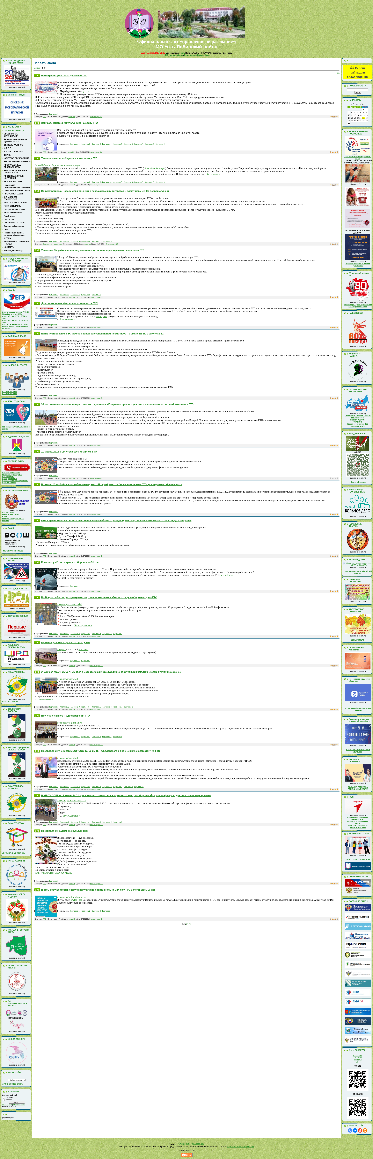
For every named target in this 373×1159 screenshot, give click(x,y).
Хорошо (9, 1100)
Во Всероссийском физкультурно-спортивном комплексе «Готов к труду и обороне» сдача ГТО (99, 597)
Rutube (358, 1062)
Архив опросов (19, 1105)
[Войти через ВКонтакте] (355, 1130)
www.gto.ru (227, 575)
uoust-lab (71, 117)
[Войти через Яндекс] (360, 1130)
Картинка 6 (128, 144)
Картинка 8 (149, 144)
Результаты (7, 1105)
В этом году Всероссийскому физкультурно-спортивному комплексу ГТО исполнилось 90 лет (98, 889)
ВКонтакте (357, 1056)
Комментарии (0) (96, 117)
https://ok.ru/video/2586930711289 (53, 872)
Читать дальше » (213, 174)
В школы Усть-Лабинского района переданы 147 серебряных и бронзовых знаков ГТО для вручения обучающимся (111, 484)
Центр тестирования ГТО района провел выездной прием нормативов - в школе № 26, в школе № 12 (102, 333)
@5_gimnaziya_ (74, 722)
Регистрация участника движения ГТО (64, 75)
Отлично (9, 1097)
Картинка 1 (53, 114)
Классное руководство (12, 475)
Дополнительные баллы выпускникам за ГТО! (69, 303)
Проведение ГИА (9, 479)
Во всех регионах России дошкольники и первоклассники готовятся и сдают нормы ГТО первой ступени (105, 191)
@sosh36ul (72, 679)
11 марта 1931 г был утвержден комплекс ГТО (69, 451)
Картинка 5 (117, 144)
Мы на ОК (358, 1058)
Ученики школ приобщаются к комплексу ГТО (69, 158)
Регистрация (190, 55)
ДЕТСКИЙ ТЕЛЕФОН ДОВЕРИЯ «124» (357, 158)
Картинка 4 (106, 144)
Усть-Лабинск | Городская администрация (57, 165)
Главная (37, 68)
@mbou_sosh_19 (76, 800)
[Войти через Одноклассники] (365, 1130)
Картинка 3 (96, 144)
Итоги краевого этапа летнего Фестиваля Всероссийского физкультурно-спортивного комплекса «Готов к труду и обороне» (116, 520)
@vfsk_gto (76, 899)
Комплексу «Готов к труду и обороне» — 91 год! (70, 562)
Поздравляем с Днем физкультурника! (64, 830)
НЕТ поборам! (8, 477)
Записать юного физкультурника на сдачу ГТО (69, 122)
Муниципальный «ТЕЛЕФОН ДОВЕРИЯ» (358, 265)
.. (101, 316)
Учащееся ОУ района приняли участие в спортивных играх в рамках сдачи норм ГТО (92, 250)
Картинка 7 (138, 144)
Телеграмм (357, 1060)
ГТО (44, 117)
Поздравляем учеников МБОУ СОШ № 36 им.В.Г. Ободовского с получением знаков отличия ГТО (100, 750)
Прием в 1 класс (9, 483)
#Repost (61, 604)
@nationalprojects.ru (77, 897)
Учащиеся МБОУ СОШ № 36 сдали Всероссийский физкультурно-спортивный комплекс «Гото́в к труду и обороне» (111, 671)
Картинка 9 (160, 144)
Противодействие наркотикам (15, 481)
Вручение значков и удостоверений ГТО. (65, 715)
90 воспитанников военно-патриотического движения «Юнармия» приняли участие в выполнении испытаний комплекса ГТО (117, 404)
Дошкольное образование (52, 244)
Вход (207, 55)
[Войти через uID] (350, 1130)
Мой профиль (176, 55)
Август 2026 (358, 104)
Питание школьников (11, 473)
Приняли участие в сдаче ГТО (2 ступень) (66, 642)
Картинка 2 (85, 144)
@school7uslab (74, 604)
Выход (200, 55)
